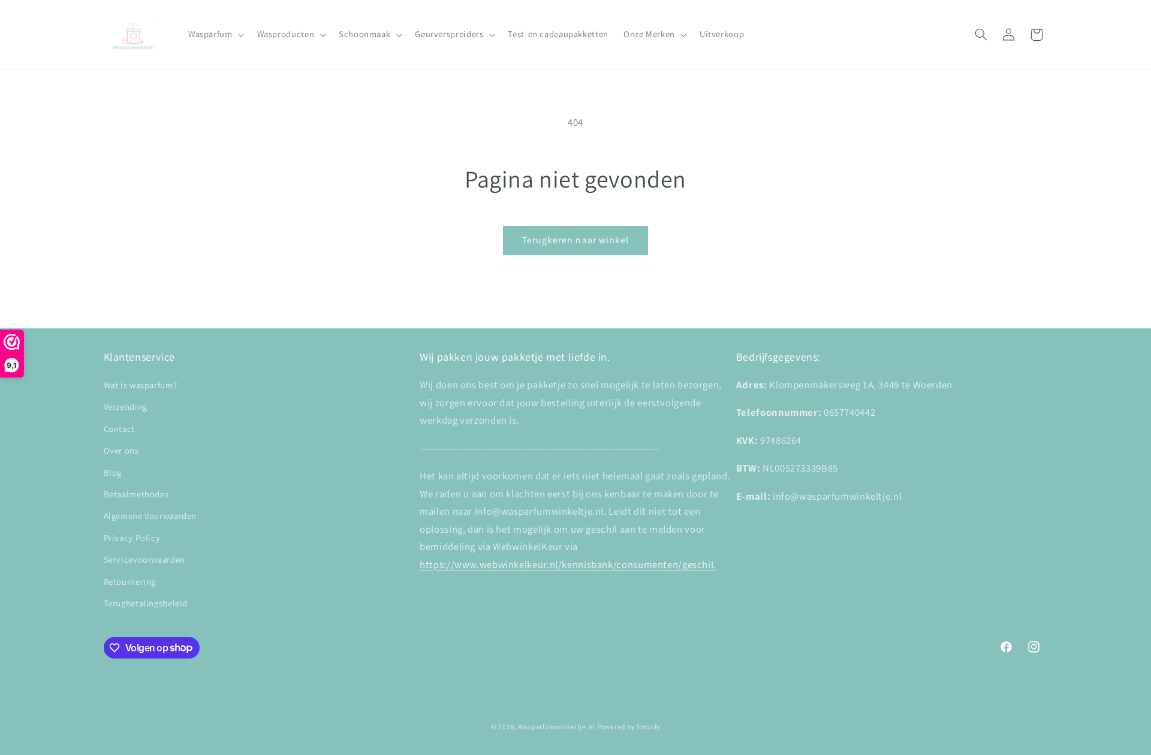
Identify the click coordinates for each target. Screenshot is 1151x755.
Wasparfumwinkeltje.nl (557, 726)
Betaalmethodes (136, 494)
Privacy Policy (132, 537)
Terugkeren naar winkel (575, 240)
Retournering (130, 581)
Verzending (125, 406)
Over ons (121, 450)
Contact (119, 428)
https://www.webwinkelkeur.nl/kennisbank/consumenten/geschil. (568, 564)
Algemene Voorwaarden (150, 515)
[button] (214, 35)
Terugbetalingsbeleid (146, 603)
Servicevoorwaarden (144, 559)
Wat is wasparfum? (140, 385)
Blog (113, 472)
